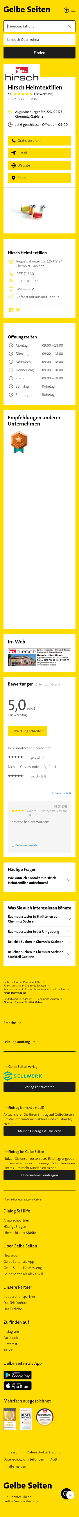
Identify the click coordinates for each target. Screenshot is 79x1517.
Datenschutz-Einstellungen (24, 1459)
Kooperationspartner (19, 1296)
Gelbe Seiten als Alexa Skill (23, 1274)
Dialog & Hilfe (17, 1211)
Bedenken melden (27, 845)
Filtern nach (60, 793)
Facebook (11, 1338)
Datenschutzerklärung (43, 1452)
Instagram (11, 1331)
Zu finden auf (16, 1322)
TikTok (8, 1350)
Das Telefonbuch (16, 1303)
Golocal (32, 811)
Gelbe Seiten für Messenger (24, 1268)
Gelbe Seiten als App (19, 1261)
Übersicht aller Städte (20, 1233)
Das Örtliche (13, 1309)
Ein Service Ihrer (21, 1499)
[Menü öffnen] (73, 10)
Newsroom (12, 1255)
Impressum (12, 1452)
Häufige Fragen (15, 1226)
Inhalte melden (15, 1466)
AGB (53, 1459)
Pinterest (10, 1344)
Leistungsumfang (17, 1041)
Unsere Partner (18, 1287)
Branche (10, 1022)
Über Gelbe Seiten (20, 1246)
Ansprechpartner (16, 1220)
